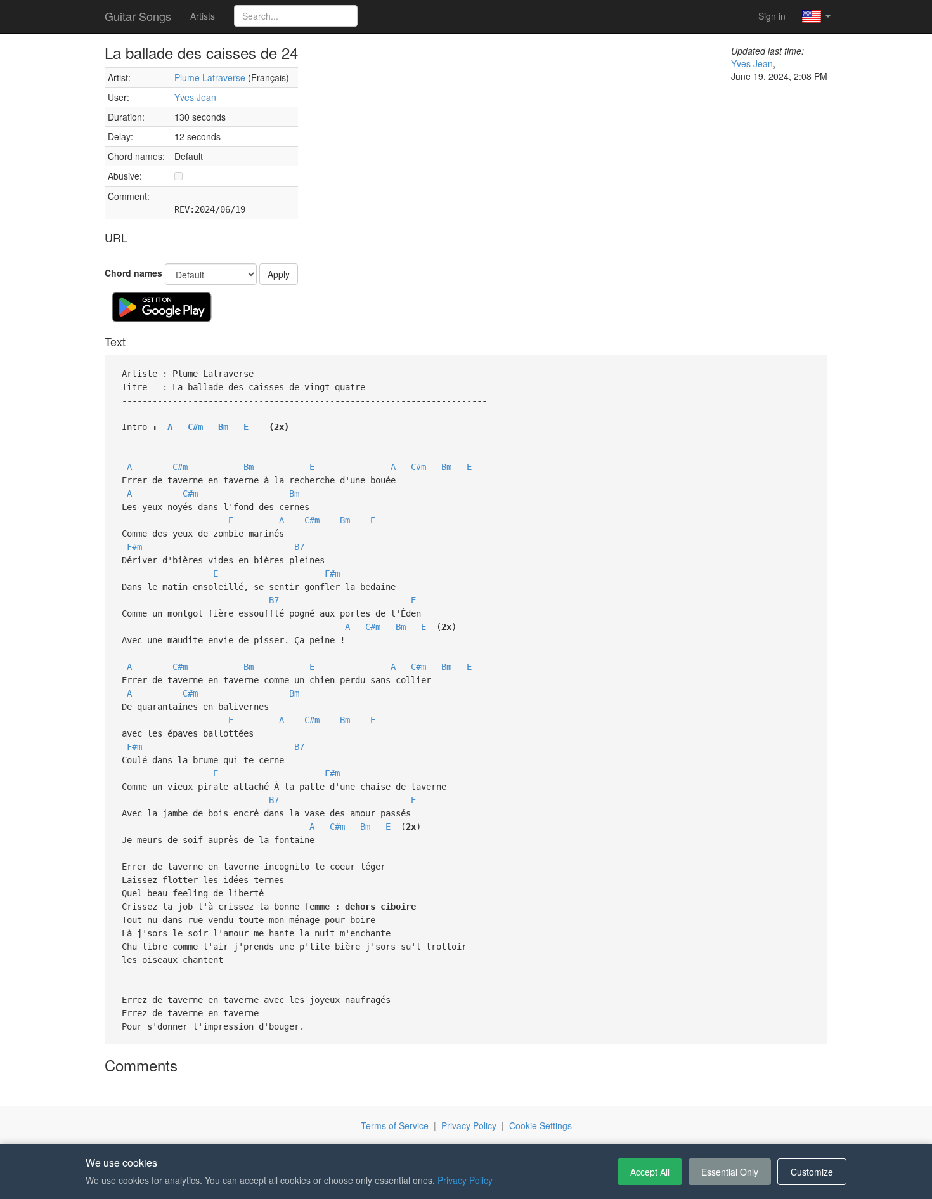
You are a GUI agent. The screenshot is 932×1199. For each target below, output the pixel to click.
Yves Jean (195, 97)
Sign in (772, 16)
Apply (279, 274)
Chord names (133, 272)
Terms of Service (395, 1125)
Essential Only (729, 1171)
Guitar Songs (138, 16)
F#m (134, 547)
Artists (202, 16)
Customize (812, 1171)
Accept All (650, 1171)
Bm (223, 427)
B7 (299, 547)
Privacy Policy (468, 1125)
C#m (195, 427)
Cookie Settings (540, 1125)
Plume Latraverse (209, 77)
